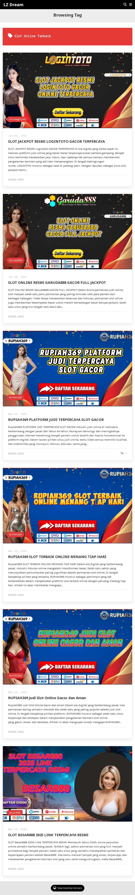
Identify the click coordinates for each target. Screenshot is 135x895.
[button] (130, 4)
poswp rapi (16, 179)
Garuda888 (15, 260)
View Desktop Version (69, 888)
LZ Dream (13, 4)
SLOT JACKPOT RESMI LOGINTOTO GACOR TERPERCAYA (56, 141)
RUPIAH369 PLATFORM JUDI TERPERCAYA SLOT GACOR (56, 419)
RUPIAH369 (15, 397)
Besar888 (14, 812)
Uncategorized (17, 119)
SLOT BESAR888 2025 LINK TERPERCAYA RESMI (48, 835)
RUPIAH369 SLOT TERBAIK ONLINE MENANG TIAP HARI (57, 556)
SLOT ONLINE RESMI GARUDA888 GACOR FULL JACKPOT (57, 282)
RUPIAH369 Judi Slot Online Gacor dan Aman (47, 697)
